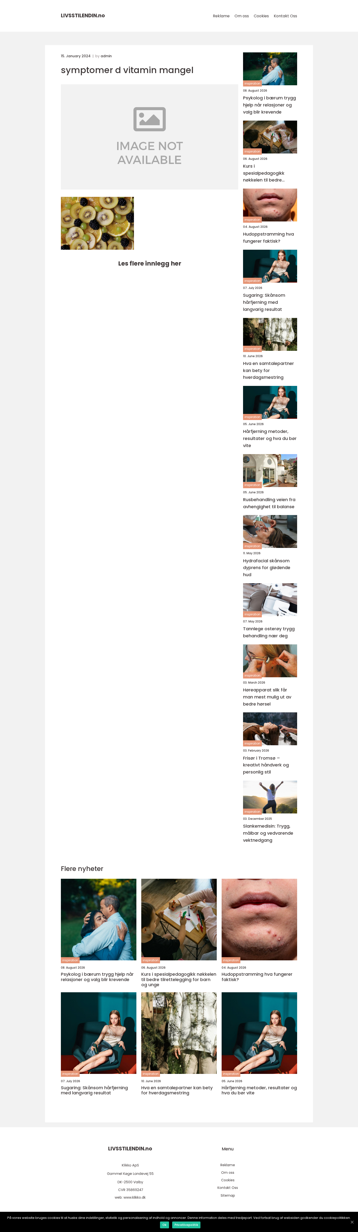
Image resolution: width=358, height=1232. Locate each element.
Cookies (261, 16)
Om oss (242, 16)
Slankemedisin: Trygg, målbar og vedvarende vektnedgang (268, 833)
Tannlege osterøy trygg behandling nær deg (269, 632)
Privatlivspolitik (186, 1225)
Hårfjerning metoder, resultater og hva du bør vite (270, 438)
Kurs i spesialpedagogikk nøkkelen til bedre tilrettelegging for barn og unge (268, 173)
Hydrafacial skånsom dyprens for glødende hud (266, 568)
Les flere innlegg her (149, 263)
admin (106, 56)
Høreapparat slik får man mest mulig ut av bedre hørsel (267, 697)
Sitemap (228, 1195)
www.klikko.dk (134, 1197)
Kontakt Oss (285, 16)
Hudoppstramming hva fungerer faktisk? (268, 237)
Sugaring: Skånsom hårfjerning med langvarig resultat (264, 302)
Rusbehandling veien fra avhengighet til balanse (269, 503)
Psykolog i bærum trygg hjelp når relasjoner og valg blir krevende (269, 105)
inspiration (252, 83)
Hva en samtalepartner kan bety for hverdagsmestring (268, 370)
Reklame (221, 16)
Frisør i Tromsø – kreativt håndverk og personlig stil (266, 765)
